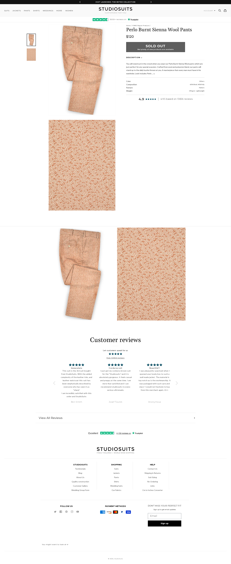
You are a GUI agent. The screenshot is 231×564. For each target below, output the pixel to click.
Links (152, 486)
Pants (116, 477)
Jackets (116, 473)
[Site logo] (115, 451)
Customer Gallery (80, 486)
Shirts (116, 481)
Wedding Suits (116, 486)
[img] (115, 354)
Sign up (164, 523)
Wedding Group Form (80, 490)
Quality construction (80, 481)
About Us (80, 477)
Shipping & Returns (153, 473)
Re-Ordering (152, 481)
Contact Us (152, 469)
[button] (219, 10)
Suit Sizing (152, 477)
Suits (116, 469)
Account (209, 11)
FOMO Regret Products (140, 25)
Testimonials (80, 469)
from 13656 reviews (116, 358)
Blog (80, 473)
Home (128, 25)
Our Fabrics (116, 490)
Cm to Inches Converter (152, 490)
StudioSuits (118, 559)
